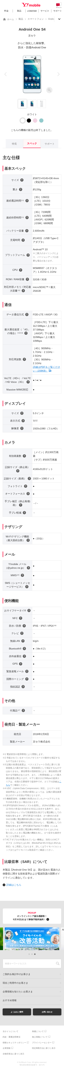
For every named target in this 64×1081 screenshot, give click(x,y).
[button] (6, 74)
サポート (57, 11)
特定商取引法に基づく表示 (43, 1048)
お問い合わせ (47, 1012)
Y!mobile (31, 5)
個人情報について (40, 1037)
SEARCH (58, 963)
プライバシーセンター (42, 1043)
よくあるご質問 (17, 1012)
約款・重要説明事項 (11, 1037)
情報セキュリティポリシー (14, 1043)
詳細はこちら (13, 884)
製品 (19, 11)
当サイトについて (10, 1031)
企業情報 (6, 1048)
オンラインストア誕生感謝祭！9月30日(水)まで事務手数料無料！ (30, 916)
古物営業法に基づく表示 (13, 1054)
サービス (45, 11)
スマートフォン (36, 19)
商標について (38, 1031)
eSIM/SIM (32, 11)
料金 (6, 11)
